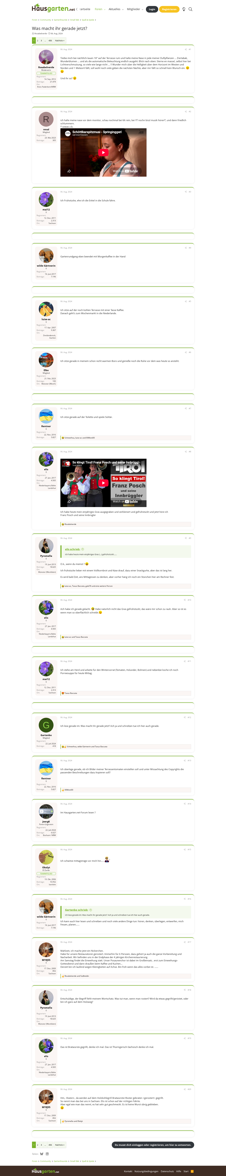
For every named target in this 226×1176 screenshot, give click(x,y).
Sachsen (52, 223)
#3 (190, 191)
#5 (190, 301)
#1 (190, 49)
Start (186, 1171)
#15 (189, 849)
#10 (189, 600)
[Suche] (190, 9)
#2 (190, 111)
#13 (189, 760)
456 (50, 40)
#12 (189, 717)
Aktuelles (114, 9)
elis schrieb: (72, 549)
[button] (104, 9)
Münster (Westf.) (49, 383)
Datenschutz (167, 1171)
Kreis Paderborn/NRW (46, 86)
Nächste (59, 40)
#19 (189, 1038)
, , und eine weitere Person (89, 586)
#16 (189, 899)
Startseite (84, 9)
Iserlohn (52, 884)
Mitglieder (133, 9)
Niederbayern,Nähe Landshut (47, 487)
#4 (190, 247)
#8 (190, 451)
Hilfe (178, 1171)
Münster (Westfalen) (47, 572)
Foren (98, 9)
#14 (189, 803)
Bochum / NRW (49, 835)
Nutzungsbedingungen (146, 1171)
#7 (190, 408)
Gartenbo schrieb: (76, 910)
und (76, 637)
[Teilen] (186, 49)
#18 (189, 990)
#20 (189, 1089)
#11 (189, 661)
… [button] (45, 40)
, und (80, 438)
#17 (189, 942)
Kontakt (128, 1171)
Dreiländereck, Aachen (49, 336)
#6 (190, 352)
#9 (190, 538)
